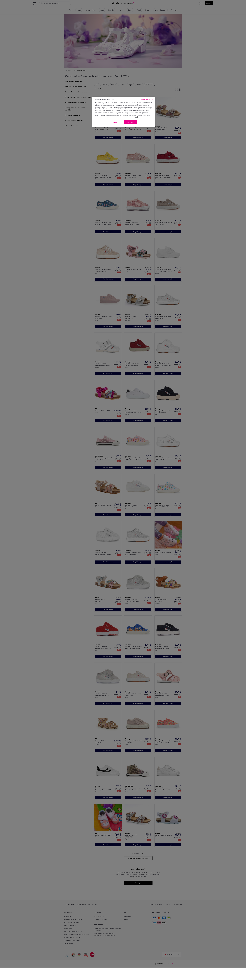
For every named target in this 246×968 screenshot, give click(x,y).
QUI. (136, 117)
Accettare (130, 122)
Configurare (116, 122)
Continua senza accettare (147, 99)
